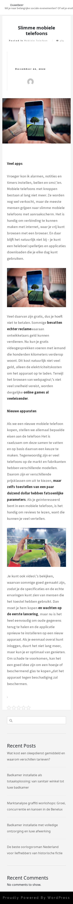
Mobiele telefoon (36, 41)
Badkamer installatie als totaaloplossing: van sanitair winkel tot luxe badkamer (35, 781)
